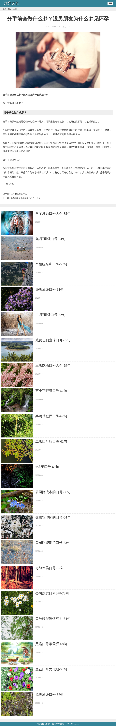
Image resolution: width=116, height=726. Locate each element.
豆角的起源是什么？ (20, 194)
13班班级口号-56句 (49, 694)
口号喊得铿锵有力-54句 (52, 618)
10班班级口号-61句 (49, 289)
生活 (9, 9)
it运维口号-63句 (47, 467)
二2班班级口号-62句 (50, 315)
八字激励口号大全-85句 (52, 213)
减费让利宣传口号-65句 (52, 340)
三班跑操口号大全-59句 (52, 365)
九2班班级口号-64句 (50, 239)
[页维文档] (11, 5)
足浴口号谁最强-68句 (51, 644)
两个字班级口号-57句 (51, 391)
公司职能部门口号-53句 (52, 543)
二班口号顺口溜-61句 (51, 441)
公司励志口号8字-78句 (52, 593)
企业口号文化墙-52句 (51, 669)
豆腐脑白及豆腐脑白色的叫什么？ (25, 198)
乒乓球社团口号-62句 (51, 416)
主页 (4, 9)
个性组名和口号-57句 (51, 264)
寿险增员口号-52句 (49, 568)
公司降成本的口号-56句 (52, 492)
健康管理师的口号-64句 (52, 517)
